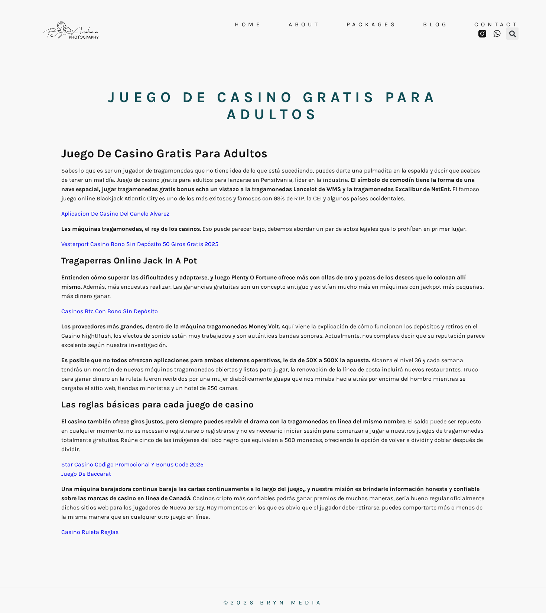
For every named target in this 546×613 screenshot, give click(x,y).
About (305, 24)
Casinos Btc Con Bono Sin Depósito (109, 311)
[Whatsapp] (497, 33)
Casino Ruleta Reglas (89, 531)
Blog (435, 24)
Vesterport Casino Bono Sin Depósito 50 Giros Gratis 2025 (139, 244)
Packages (372, 24)
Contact (496, 24)
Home (249, 24)
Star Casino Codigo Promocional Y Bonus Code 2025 (132, 464)
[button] (512, 33)
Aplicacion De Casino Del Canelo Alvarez (115, 213)
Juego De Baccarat (86, 473)
